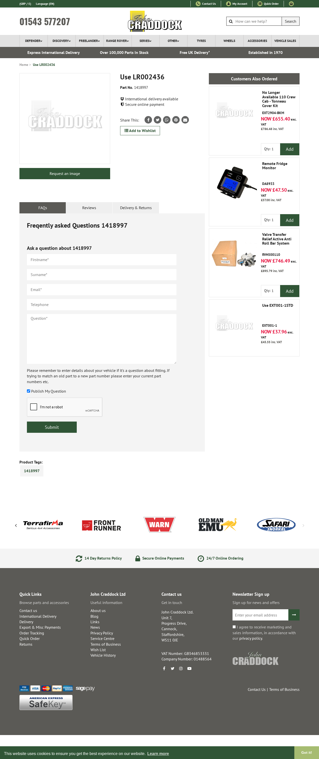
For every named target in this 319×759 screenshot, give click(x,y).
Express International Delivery (53, 52)
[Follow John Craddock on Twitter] (172, 668)
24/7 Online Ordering (224, 558)
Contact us (28, 610)
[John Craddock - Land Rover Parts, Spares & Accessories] (159, 21)
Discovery (61, 41)
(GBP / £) (25, 3)
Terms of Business (105, 644)
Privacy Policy (101, 632)
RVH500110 (276, 244)
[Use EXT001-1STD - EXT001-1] (234, 324)
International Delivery (37, 616)
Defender (32, 41)
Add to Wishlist (142, 130)
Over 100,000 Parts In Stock (124, 52)
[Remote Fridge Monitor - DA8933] (234, 183)
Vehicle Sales (285, 41)
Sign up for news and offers (256, 602)
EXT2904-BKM (279, 102)
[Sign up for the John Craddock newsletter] (294, 614)
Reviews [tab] (89, 207)
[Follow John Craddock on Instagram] (180, 668)
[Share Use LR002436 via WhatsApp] (166, 120)
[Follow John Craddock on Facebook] (163, 668)
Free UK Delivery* (195, 52)
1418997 (32, 470)
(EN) (45, 3)
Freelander (88, 41)
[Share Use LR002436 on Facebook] (148, 120)
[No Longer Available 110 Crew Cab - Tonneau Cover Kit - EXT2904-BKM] (234, 112)
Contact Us (208, 3)
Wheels (229, 41)
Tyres (201, 41)
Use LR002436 (44, 64)
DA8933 (274, 173)
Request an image (65, 173)
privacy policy (250, 638)
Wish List (98, 649)
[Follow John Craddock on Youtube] (189, 668)
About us (98, 610)
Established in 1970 (265, 52)
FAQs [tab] (42, 207)
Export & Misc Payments (40, 627)
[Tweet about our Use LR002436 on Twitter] (157, 120)
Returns (25, 644)
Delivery (26, 621)
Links (94, 621)
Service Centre (102, 638)
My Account (239, 3)
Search (290, 21)
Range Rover (116, 41)
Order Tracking (31, 632)
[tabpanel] (112, 332)
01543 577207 (44, 21)
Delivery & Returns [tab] (136, 207)
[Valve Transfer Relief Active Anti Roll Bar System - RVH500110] (234, 254)
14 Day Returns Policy (102, 558)
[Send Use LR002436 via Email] (185, 120)
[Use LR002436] (64, 118)
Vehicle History (103, 655)
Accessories (257, 41)
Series (145, 41)
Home (23, 64)
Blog (94, 616)
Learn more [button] (158, 754)
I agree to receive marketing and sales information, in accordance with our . (264, 632)
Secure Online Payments (162, 558)
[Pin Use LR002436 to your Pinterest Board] (176, 120)
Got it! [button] (306, 753)
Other (172, 41)
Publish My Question (48, 391)
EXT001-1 (277, 315)
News (95, 627)
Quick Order (271, 3)
